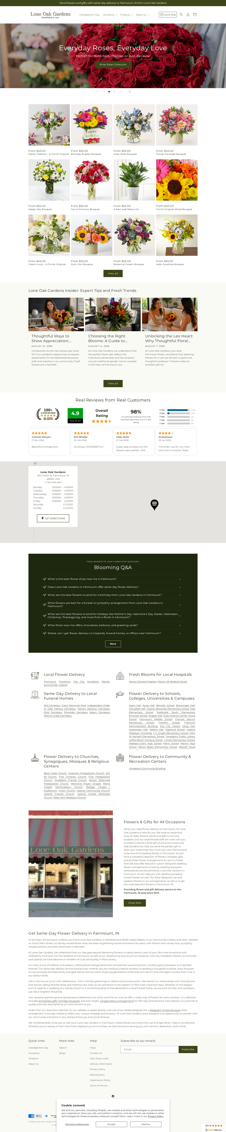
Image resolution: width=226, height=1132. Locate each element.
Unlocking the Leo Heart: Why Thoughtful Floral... (169, 338)
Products (33, 1058)
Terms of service (98, 1085)
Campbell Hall (137, 708)
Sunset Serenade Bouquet (171, 154)
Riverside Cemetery (75, 712)
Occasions (34, 1053)
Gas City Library (170, 726)
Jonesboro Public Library (180, 736)
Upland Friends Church (59, 793)
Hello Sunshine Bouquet (170, 264)
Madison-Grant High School (145, 743)
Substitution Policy (100, 1080)
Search (63, 1047)
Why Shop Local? (99, 1058)
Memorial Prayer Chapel (86, 783)
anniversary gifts (48, 1000)
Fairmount (50, 681)
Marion (106, 681)
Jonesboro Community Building (147, 768)
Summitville (51, 684)
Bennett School (165, 705)
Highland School (175, 729)
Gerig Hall (188, 726)
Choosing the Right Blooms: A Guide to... (108, 338)
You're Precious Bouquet (85, 209)
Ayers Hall (135, 705)
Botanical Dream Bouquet (129, 264)
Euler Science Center (175, 715)
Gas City (78, 681)
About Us (33, 1063)
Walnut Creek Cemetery (58, 715)
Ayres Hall (149, 705)
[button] (109, 15)
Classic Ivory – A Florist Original (47, 264)
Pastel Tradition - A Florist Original (48, 154)
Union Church (67, 790)
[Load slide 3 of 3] (113, 91)
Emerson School (138, 715)
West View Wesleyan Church (69, 797)
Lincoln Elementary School (179, 740)
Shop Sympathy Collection (113, 69)
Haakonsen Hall (138, 729)
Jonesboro (93, 681)
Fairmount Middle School (155, 719)
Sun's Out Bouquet (82, 264)
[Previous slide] (97, 91)
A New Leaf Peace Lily (126, 209)
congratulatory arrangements (117, 1000)
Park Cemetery (53, 712)
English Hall (155, 715)
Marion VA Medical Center (172, 681)
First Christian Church (72, 776)
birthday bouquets (69, 1000)
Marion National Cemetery (94, 708)
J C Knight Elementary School (170, 733)
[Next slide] (121, 91)
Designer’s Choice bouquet (165, 1010)
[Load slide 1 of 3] (104, 91)
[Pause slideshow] (129, 91)
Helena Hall (156, 729)
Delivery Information (101, 1063)
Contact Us (96, 1053)
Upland (63, 684)
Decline (146, 1124)
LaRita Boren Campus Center (146, 740)
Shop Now (134, 902)
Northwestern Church (69, 787)
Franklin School (169, 722)
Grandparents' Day (38, 1047)
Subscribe (188, 1049)
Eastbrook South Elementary (176, 712)
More (113, 643)
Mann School (171, 743)
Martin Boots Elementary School (157, 746)
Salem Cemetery (99, 712)
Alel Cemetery (52, 705)
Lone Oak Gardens (44, 1122)
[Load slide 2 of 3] (109, 91)
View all (113, 273)
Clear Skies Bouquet (125, 154)
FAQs (93, 1047)
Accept (111, 1124)
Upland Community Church (93, 790)
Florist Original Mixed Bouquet (174, 209)
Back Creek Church (55, 773)
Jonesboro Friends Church (70, 780)
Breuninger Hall (185, 705)
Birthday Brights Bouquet (86, 154)
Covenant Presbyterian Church (86, 773)
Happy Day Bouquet (40, 209)
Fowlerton (65, 681)
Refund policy (97, 1074)
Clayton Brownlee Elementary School (168, 708)
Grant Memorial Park (73, 705)
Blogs (62, 1053)
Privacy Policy (156, 1116)
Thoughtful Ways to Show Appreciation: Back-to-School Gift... (51, 338)
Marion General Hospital (143, 681)
